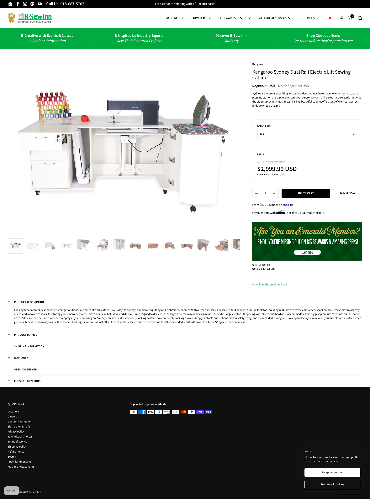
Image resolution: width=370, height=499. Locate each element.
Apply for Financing (19, 462)
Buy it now (347, 193)
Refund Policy (16, 452)
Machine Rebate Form (21, 467)
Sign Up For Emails (19, 427)
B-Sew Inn (35, 492)
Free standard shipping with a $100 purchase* (185, 4)
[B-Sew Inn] (30, 18)
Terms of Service (17, 442)
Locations (13, 412)
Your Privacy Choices (20, 437)
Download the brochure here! (269, 285)
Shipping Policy (17, 447)
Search (12, 457)
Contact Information (20, 422)
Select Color (264, 126)
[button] (359, 18)
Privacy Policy (16, 432)
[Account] (341, 18)
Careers (12, 417)
